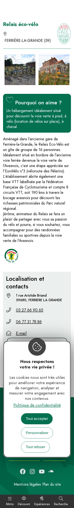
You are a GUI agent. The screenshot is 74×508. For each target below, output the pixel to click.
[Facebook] (23, 471)
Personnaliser (37, 433)
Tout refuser (35, 447)
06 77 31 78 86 (29, 322)
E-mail (21, 333)
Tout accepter (37, 419)
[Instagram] (32, 471)
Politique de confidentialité (37, 405)
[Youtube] (42, 471)
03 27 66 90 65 (29, 310)
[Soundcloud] (51, 471)
